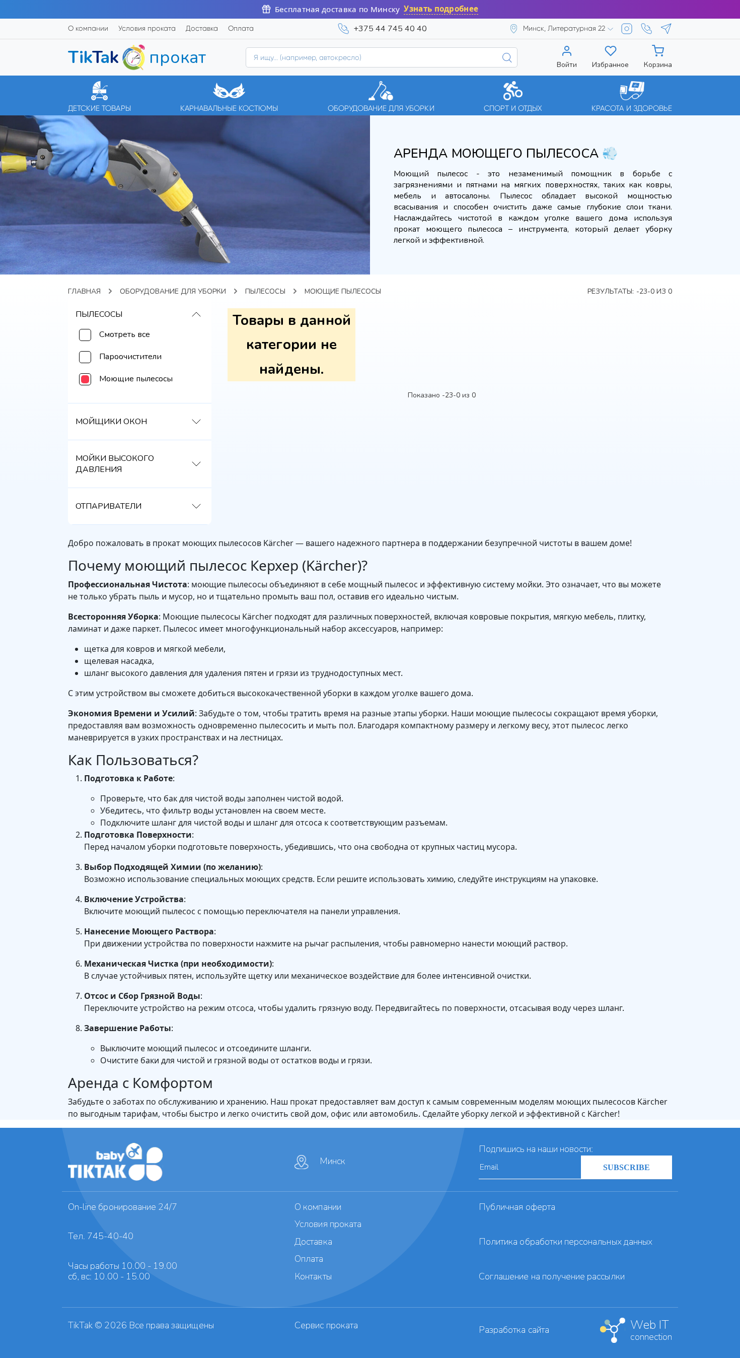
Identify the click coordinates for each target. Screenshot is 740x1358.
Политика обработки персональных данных (565, 1242)
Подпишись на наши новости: (536, 1149)
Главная (84, 291)
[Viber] (646, 29)
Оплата (241, 28)
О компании (88, 28)
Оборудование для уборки (173, 291)
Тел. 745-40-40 (100, 1236)
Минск (332, 1161)
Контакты (312, 1276)
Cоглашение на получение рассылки (552, 1276)
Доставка (202, 28)
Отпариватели (108, 506)
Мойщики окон (111, 421)
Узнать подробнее (441, 9)
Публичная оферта (517, 1207)
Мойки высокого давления (115, 464)
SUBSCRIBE (626, 1167)
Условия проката (147, 28)
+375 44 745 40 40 (390, 28)
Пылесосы (265, 291)
